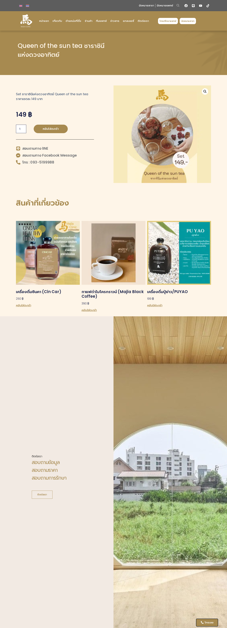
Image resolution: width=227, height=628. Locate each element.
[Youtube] (200, 5)
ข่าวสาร (114, 21)
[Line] (193, 5)
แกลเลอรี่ (128, 21)
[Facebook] (186, 5)
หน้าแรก (44, 21)
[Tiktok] (208, 5)
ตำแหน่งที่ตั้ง (73, 21)
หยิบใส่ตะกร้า (51, 129)
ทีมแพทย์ (101, 21)
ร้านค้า (88, 21)
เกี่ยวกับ (57, 21)
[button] (178, 5)
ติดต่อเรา (143, 21)
